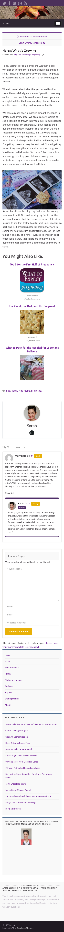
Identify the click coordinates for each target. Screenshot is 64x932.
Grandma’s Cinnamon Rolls (33, 36)
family (15, 390)
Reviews (8, 686)
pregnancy (36, 390)
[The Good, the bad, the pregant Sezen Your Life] (32, 322)
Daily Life (17, 54)
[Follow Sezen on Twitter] (4, 2)
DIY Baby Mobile (13, 809)
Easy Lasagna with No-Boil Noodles (21, 755)
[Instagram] (20, 2)
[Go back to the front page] (32, 12)
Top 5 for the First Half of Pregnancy (32, 264)
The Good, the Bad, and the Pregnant (32, 306)
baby (8, 390)
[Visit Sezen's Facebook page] (9, 2)
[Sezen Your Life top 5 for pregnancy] (32, 280)
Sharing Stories (12, 699)
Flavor (8, 661)
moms (27, 390)
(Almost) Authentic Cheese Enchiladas (22, 768)
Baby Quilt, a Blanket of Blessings (20, 802)
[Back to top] (57, 925)
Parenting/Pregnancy (31, 54)
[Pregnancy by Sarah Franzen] (32, 189)
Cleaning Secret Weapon (16, 737)
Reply (38, 456)
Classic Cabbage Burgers (16, 731)
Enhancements (12, 668)
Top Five (8, 692)
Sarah (21, 503)
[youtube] (25, 2)
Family (8, 674)
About (8, 705)
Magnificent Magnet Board (18, 790)
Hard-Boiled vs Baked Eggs (17, 743)
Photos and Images (13, 680)
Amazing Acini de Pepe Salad (18, 749)
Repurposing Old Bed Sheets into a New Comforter (28, 796)
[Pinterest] (14, 2)
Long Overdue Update (30, 42)
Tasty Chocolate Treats (15, 784)
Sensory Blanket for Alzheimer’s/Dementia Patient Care (30, 724)
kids (21, 390)
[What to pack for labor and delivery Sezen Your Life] (32, 367)
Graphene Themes (25, 928)
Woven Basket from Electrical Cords (21, 762)
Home (8, 655)
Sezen (5, 23)
